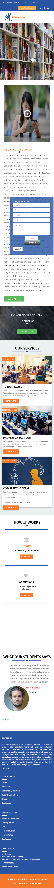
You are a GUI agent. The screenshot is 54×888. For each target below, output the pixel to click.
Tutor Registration (10, 795)
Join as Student (8, 831)
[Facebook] (37, 8)
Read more (11, 401)
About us (6, 787)
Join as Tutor (7, 835)
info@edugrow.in (11, 2)
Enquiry (5, 799)
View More (14, 298)
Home (4, 782)
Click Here (26, 557)
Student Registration (11, 791)
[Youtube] (45, 8)
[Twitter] (41, 8)
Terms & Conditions (10, 818)
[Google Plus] (49, 8)
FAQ (4, 827)
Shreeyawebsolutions (37, 879)
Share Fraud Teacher (27, 8)
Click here (26, 595)
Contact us (27, 331)
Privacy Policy (8, 822)
